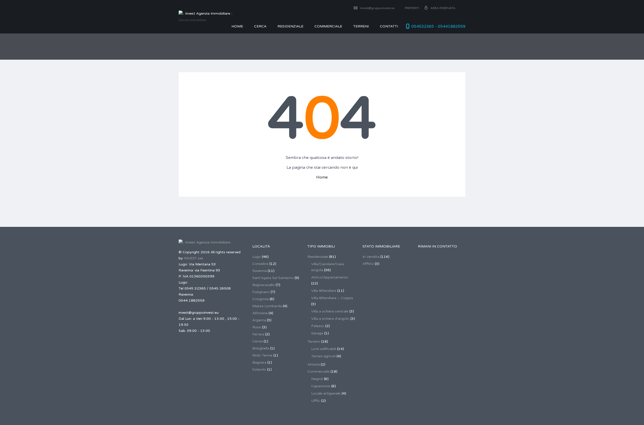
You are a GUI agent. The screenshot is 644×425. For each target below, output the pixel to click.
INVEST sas (193, 258)
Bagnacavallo (263, 285)
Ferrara (258, 334)
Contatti (389, 26)
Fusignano (261, 292)
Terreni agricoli (323, 356)
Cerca (260, 26)
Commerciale (318, 371)
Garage (317, 333)
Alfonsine (260, 313)
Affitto (368, 264)
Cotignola (260, 299)
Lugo (256, 257)
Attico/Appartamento (329, 277)
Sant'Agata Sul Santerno (273, 278)
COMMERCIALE (328, 26)
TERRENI (361, 26)
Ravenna (259, 271)
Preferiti (411, 8)
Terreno (313, 341)
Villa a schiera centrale (329, 311)
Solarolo (259, 369)
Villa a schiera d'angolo (330, 318)
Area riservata (442, 8)
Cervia (257, 341)
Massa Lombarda (267, 306)
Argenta (259, 320)
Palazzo (317, 326)
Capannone (320, 386)
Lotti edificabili (323, 349)
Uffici (315, 401)
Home (237, 26)
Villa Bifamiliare (323, 291)
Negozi (317, 379)
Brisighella (260, 348)
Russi (256, 327)
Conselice (260, 264)
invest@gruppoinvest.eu (377, 8)
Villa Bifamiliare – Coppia (332, 298)
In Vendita (371, 257)
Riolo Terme (262, 355)
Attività (313, 364)
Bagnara (259, 362)
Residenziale (290, 26)
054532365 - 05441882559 (438, 26)
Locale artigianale (326, 393)
